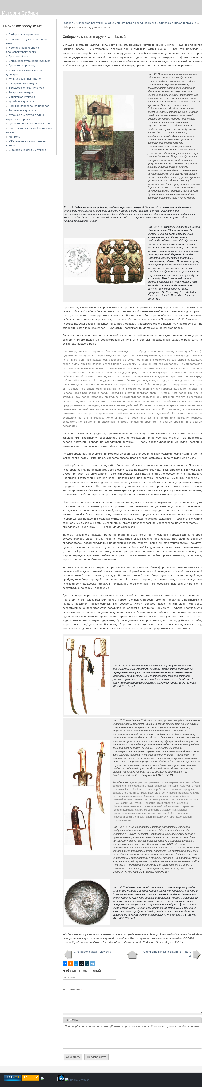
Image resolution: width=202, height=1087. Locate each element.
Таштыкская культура (22, 110)
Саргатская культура (22, 96)
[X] (81, 963)
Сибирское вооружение (24, 34)
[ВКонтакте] (65, 963)
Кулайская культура (21, 101)
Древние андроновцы (22, 65)
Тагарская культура (21, 92)
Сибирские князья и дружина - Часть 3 (167, 953)
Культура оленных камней (25, 78)
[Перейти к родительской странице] (132, 955)
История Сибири (20, 13)
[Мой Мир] (76, 963)
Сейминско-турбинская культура (29, 60)
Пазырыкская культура (23, 83)
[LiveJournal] (87, 963)
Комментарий (72, 989)
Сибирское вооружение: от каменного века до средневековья (116, 22)
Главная (68, 22)
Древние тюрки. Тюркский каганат (30, 123)
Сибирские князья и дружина (178, 22)
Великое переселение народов (29, 105)
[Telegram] (92, 963)
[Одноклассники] (70, 963)
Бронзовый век (18, 56)
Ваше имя (69, 976)
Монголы (14, 136)
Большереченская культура (26, 87)
